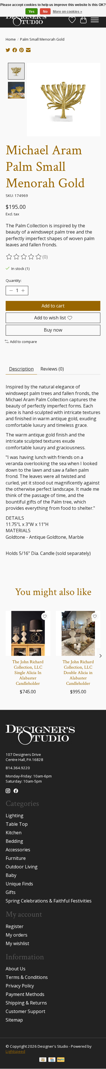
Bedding (14, 841)
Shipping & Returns (26, 1003)
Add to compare (23, 341)
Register (14, 926)
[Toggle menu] (94, 20)
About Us (15, 969)
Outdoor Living (22, 867)
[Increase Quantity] (23, 290)
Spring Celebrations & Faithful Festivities (49, 901)
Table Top (17, 824)
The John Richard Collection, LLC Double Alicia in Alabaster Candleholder (78, 673)
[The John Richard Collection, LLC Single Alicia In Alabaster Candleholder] (28, 633)
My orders (16, 935)
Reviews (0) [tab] (52, 369)
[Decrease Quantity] (11, 290)
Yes (31, 12)
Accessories (18, 850)
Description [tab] (21, 369)
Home (11, 39)
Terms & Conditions (27, 977)
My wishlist (17, 943)
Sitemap (14, 1020)
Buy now (53, 330)
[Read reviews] (24, 256)
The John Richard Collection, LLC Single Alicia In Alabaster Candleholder (28, 673)
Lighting (14, 815)
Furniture (16, 858)
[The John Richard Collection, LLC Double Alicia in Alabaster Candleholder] (78, 633)
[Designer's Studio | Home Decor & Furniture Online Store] (26, 20)
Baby (11, 875)
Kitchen (13, 832)
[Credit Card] (51, 1060)
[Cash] (42, 1060)
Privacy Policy (20, 986)
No (45, 12)
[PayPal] (60, 1060)
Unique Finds (19, 884)
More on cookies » (67, 12)
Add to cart (53, 306)
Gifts (11, 892)
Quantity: (13, 280)
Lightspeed (15, 1051)
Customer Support (25, 1011)
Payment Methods (25, 994)
